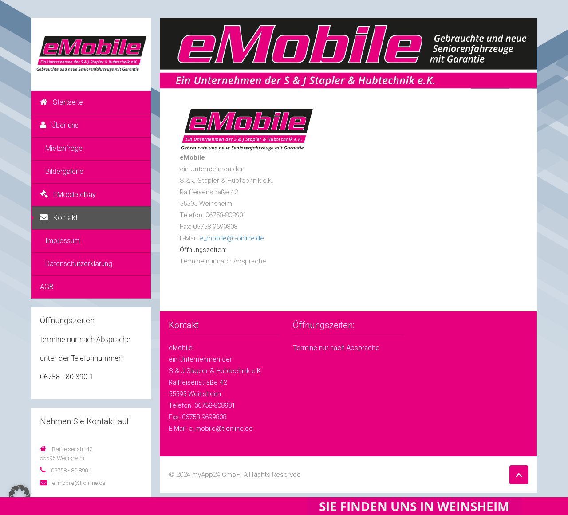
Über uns (65, 125)
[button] (19, 495)
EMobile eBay (74, 194)
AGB (47, 287)
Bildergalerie (64, 171)
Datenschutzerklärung (78, 263)
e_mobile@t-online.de (232, 238)
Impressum (62, 240)
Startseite (68, 102)
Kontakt (65, 217)
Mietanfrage (64, 148)
